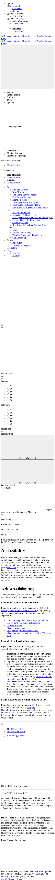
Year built (5, 485)
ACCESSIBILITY (15, 734)
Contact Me (12, 245)
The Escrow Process (21, 195)
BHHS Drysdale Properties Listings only (19, 540)
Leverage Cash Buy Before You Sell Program (32, 215)
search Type (6, 371)
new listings (6, 517)
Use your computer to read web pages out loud (27, 618)
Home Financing (19, 197)
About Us (16, 227)
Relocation (17, 240)
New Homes (18, 190)
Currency (16, 250)
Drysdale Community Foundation (27, 232)
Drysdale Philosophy (21, 230)
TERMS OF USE (15, 726)
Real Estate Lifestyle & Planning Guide (30, 205)
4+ (11, 395)
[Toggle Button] (27, 64)
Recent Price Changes (11, 522)
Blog (9, 248)
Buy (9, 184)
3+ (11, 392)
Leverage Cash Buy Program (25, 200)
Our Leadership (19, 235)
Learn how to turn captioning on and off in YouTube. (29, 675)
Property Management (22, 243)
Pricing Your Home (21, 210)
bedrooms (5, 378)
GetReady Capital (20, 220)
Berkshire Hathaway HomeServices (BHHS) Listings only (27, 537)
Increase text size (14, 623)
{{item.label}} (19, 16)
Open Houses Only (9, 527)
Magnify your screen (16, 625)
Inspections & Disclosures (24, 212)
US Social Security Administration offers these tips (24, 606)
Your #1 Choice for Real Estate (26, 217)
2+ (11, 389)
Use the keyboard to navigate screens (23, 620)
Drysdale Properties (42, 869)
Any (12, 383)
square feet (6, 426)
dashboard (17, 8)
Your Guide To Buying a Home (26, 202)
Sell (8, 207)
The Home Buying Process (24, 192)
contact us (11, 565)
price (3, 373)
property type (7, 431)
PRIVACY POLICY (16, 729)
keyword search (8, 483)
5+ (11, 397)
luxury (4, 532)
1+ (11, 386)
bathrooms (5, 402)
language (16, 253)
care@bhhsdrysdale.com (12, 876)
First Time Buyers (20, 187)
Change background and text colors (22, 628)
